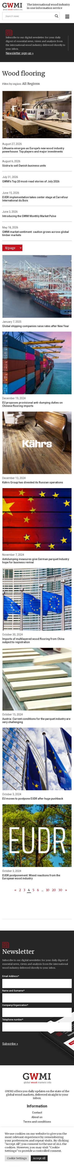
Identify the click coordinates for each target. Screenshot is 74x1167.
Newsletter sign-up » (20, 53)
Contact (37, 1112)
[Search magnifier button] (56, 16)
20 (54, 890)
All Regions (31, 83)
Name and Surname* (13, 990)
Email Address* (10, 976)
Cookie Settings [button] (17, 1158)
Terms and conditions (37, 1121)
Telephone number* (12, 1019)
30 (60, 890)
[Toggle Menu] (66, 16)
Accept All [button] (39, 1158)
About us (37, 1117)
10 (47, 890)
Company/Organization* (15, 1005)
